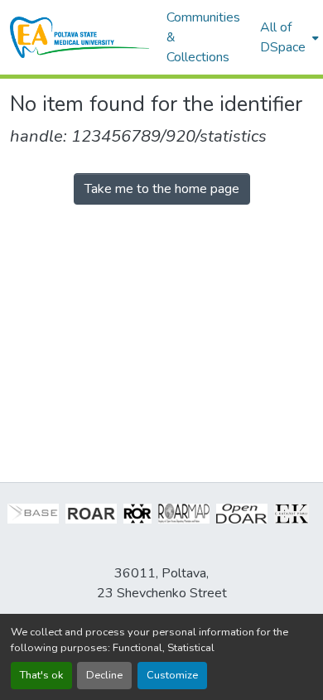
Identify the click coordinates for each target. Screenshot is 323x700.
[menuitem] (288, 37)
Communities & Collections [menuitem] (203, 37)
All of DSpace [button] (283, 37)
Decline (104, 675)
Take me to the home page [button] (161, 189)
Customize (172, 675)
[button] (80, 37)
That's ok (41, 675)
